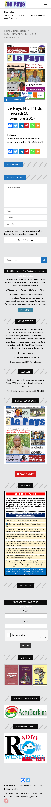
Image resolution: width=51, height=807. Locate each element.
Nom (26, 621)
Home (7, 30)
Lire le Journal (20, 30)
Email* (25, 611)
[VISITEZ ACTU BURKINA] (25, 711)
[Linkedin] (21, 125)
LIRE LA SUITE (25, 310)
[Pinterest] (26, 125)
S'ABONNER (27, 474)
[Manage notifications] (6, 800)
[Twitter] (15, 125)
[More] (37, 125)
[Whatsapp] (32, 125)
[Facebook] (10, 125)
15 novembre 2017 (15, 100)
